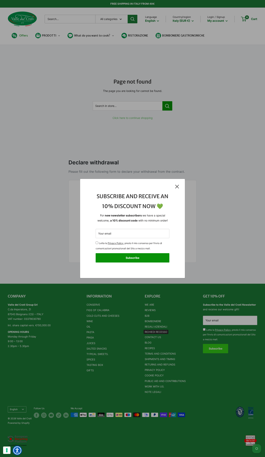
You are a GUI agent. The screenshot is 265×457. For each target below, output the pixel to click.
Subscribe (132, 257)
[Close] (177, 186)
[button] (17, 450)
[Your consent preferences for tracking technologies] (6, 450)
